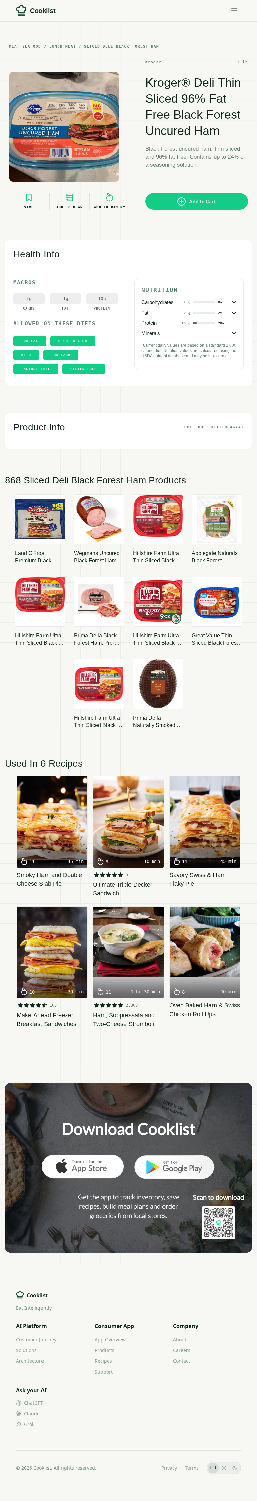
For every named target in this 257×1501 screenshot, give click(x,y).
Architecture (30, 1361)
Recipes (103, 1361)
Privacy (169, 1468)
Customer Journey (36, 1339)
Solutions (26, 1350)
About (179, 1339)
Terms (192, 1468)
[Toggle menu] (234, 10)
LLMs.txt (144, 1468)
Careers (181, 1350)
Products (104, 1350)
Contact (181, 1361)
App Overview (110, 1339)
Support (104, 1371)
